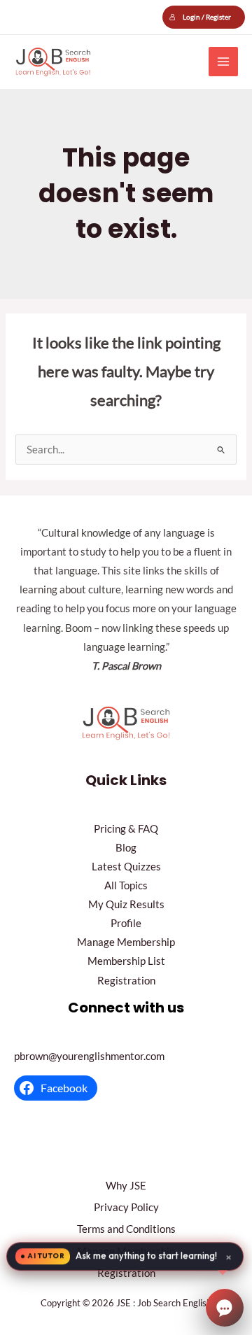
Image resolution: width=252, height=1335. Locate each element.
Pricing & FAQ (126, 829)
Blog (125, 848)
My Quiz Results (126, 904)
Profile (126, 923)
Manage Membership (126, 942)
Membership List (126, 961)
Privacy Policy (126, 1207)
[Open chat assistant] (225, 1308)
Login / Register (207, 17)
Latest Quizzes (126, 867)
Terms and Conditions (126, 1229)
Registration (126, 981)
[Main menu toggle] (223, 61)
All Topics (126, 885)
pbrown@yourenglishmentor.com (89, 1056)
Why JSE (126, 1186)
